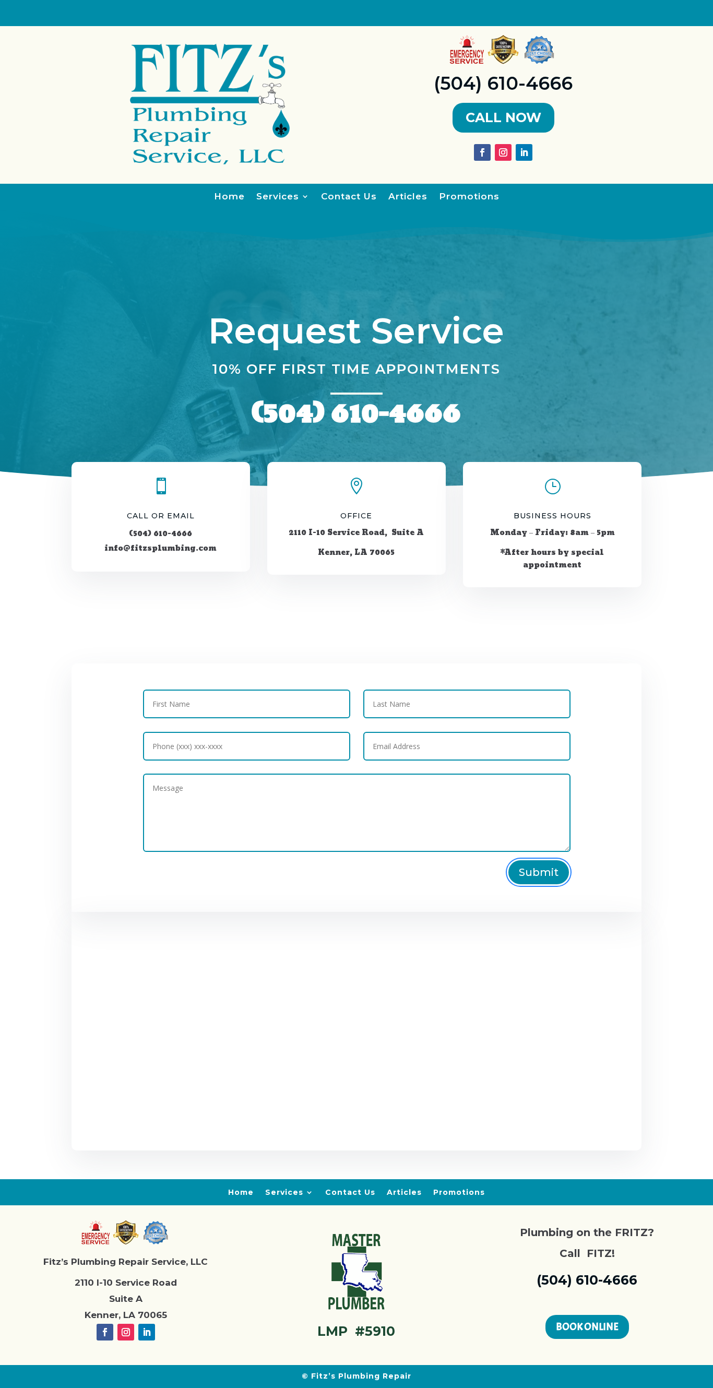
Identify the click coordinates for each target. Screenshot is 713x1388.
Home (229, 197)
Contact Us (349, 197)
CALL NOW (503, 117)
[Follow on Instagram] (503, 152)
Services (277, 197)
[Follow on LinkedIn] (524, 152)
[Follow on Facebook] (482, 152)
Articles (407, 197)
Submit (538, 872)
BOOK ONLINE (587, 1326)
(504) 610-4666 (503, 83)
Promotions (469, 197)
